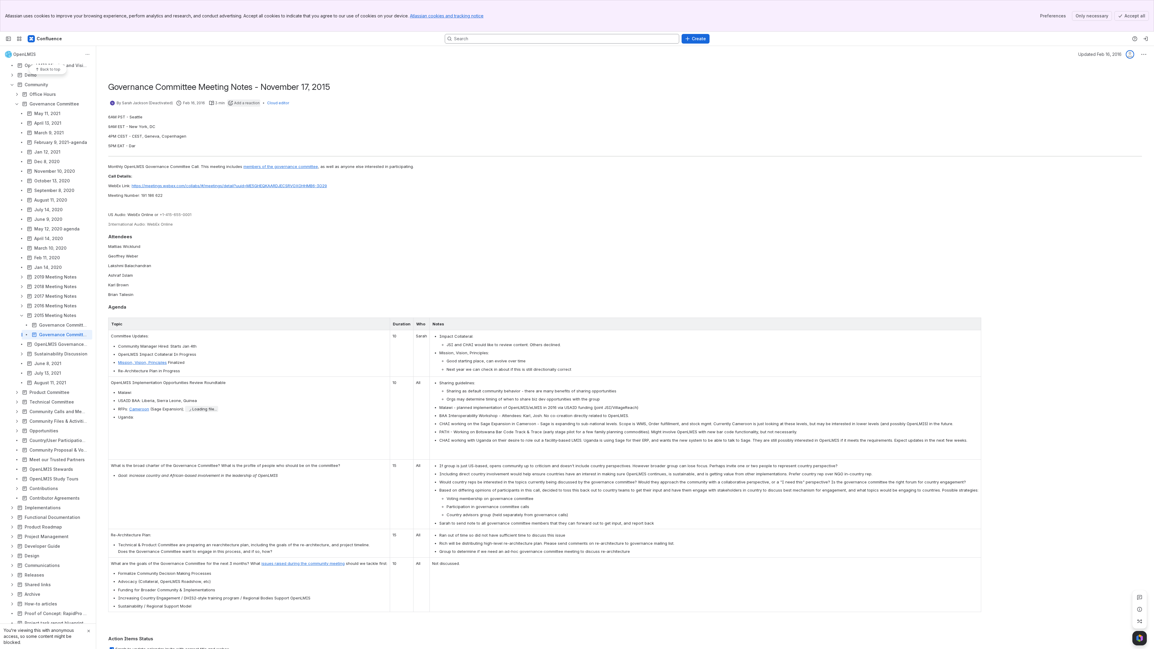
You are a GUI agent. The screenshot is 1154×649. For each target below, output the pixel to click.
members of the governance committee (280, 166)
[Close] (88, 631)
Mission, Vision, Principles (142, 362)
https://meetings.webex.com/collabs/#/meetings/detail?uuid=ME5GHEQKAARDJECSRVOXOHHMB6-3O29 (229, 185)
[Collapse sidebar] (8, 39)
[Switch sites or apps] (19, 39)
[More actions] (87, 54)
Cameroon (139, 409)
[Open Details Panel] (1139, 609)
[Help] (1135, 39)
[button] (384, 324)
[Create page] (1139, 621)
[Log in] (1145, 39)
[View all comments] (1139, 597)
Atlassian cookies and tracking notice (447, 15)
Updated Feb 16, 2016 (1100, 54)
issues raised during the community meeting (303, 563)
